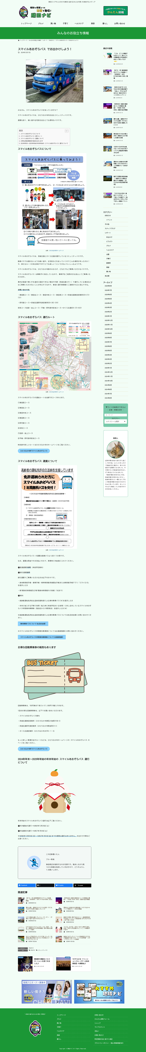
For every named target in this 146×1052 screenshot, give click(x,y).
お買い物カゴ (99, 1035)
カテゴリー (116, 418)
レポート (108, 233)
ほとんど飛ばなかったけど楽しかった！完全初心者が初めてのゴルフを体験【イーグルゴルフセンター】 (39, 938)
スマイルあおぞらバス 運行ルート (31, 136)
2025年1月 (108, 368)
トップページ (61, 1015)
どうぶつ (109, 241)
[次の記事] (63, 970)
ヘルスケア (110, 250)
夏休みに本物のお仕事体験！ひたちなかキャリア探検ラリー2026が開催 (77, 908)
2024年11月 (109, 376)
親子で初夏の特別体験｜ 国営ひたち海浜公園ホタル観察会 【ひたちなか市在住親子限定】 (121, 180)
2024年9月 (108, 385)
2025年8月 (108, 337)
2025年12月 (109, 320)
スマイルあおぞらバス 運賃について (32, 138)
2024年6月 (108, 398)
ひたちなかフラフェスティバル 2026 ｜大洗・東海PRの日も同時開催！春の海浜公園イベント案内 (39, 928)
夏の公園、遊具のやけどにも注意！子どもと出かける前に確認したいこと (39, 908)
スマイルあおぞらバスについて (30, 133)
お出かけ (31, 948)
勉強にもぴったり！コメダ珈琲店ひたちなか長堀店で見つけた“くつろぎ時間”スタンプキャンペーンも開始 (77, 938)
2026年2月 (108, 312)
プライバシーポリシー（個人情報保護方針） (109, 1043)
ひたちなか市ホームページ (56, 250)
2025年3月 (108, 359)
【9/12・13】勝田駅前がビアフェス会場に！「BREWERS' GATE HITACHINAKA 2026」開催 (39, 899)
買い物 (108, 271)
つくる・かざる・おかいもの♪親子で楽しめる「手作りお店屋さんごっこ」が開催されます (77, 928)
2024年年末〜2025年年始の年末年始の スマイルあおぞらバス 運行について (44, 143)
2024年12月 (109, 372)
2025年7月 (108, 342)
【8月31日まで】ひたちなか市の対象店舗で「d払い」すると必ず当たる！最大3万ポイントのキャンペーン (121, 91)
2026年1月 (108, 316)
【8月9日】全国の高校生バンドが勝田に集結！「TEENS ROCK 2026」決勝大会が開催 (77, 898)
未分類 (107, 276)
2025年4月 (108, 355)
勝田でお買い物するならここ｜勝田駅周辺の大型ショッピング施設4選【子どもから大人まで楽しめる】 (77, 919)
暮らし (59, 1039)
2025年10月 (109, 329)
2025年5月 (108, 350)
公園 (107, 254)
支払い (97, 1031)
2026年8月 (108, 286)
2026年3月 (108, 307)
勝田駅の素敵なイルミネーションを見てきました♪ (42, 961)
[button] (34, 451)
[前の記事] (25, 970)
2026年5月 (108, 299)
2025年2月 (108, 363)
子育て (108, 258)
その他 (107, 224)
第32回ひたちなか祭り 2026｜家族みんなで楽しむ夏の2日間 (121, 135)
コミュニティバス (42, 950)
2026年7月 (108, 290)
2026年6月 (108, 294)
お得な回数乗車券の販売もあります (32, 141)
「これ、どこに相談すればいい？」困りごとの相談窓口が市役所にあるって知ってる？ (121, 57)
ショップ (98, 1023)
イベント (109, 220)
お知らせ (108, 215)
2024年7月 (108, 393)
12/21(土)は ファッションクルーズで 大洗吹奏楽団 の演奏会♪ (80, 961)
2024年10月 (109, 381)
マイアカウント (100, 1027)
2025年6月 (108, 346)
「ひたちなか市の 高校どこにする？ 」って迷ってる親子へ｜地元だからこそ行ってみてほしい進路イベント (121, 197)
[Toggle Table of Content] (65, 131)
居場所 (108, 263)
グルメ (108, 245)
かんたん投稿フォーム (102, 1019)
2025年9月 (108, 333)
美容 (107, 267)
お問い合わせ (99, 1015)
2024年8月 (108, 389)
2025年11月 (109, 324)
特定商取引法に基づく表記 (103, 1039)
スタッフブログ (110, 228)
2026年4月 (108, 303)
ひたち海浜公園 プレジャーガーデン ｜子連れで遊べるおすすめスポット (39, 918)
